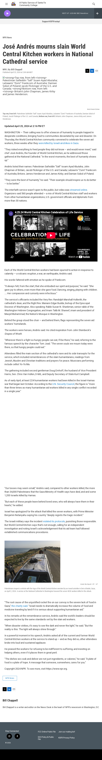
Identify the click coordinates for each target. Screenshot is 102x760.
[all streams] (98, 13)
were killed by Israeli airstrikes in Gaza (58, 143)
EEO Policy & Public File (46, 738)
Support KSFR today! (51, 21)
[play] (7, 13)
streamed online (78, 189)
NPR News (7, 37)
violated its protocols (54, 521)
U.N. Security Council (63, 384)
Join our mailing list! (66, 732)
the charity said (19, 606)
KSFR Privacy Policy (66, 738)
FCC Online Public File (47, 732)
